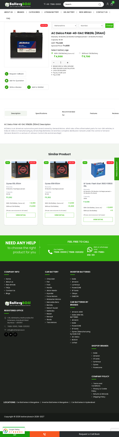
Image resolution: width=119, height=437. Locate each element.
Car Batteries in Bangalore (28, 402)
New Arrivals (85, 12)
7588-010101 (60, 252)
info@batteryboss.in (16, 330)
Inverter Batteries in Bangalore (55, 402)
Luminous (76, 285)
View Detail (21, 215)
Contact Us (101, 12)
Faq (8, 18)
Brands (20, 12)
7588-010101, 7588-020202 (18, 326)
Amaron (75, 282)
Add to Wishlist (37, 87)
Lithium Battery (51, 12)
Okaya (74, 293)
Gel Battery (68, 12)
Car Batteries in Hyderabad (83, 402)
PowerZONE (76, 287)
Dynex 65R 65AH (52, 183)
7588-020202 (76, 252)
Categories (34, 12)
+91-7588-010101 (53, 4)
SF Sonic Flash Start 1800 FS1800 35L (98, 184)
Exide (74, 279)
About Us (8, 12)
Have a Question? (117, 168)
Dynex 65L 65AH (13, 183)
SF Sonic (75, 290)
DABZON (75, 296)
